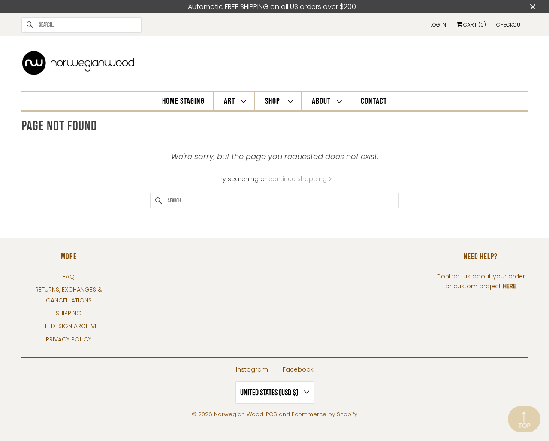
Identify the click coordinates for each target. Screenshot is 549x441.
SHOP (274, 101)
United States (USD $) (270, 392)
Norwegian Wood (238, 414)
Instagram (252, 369)
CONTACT (374, 101)
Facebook (298, 369)
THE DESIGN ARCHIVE (68, 326)
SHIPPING (68, 313)
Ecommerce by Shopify (324, 414)
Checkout (509, 24)
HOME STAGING (183, 101)
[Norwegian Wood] (274, 65)
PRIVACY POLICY (68, 339)
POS (271, 414)
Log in (438, 24)
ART (230, 101)
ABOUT (322, 101)
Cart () (474, 24)
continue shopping (298, 179)
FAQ (69, 276)
